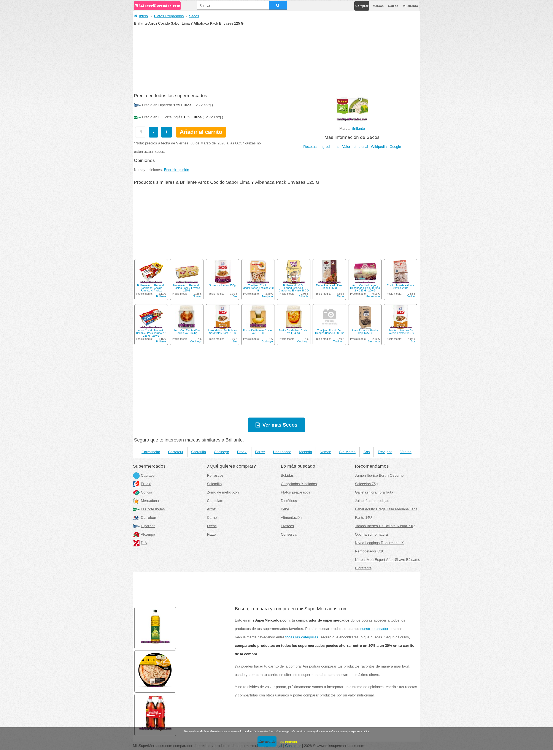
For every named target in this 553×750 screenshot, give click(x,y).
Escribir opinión (176, 170)
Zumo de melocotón (223, 492)
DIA (144, 543)
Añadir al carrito (201, 132)
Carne (212, 517)
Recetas (310, 146)
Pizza (211, 534)
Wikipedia (379, 146)
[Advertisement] (276, 57)
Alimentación (291, 517)
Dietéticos (289, 500)
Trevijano (267, 296)
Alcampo (148, 534)
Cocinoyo (196, 341)
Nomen (197, 296)
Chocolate (215, 500)
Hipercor (148, 526)
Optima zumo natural (372, 534)
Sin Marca (374, 341)
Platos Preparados (169, 16)
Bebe (285, 509)
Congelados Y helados (299, 484)
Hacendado (373, 296)
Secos (194, 16)
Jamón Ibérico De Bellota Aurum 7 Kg (385, 526)
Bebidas (287, 475)
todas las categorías (301, 637)
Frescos (287, 526)
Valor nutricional (355, 146)
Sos (235, 296)
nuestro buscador (374, 629)
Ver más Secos (279, 425)
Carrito (393, 6)
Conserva (288, 534)
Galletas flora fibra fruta (374, 492)
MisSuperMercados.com (157, 5)
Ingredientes (329, 146)
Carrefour (175, 452)
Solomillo (214, 484)
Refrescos (215, 475)
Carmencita (150, 452)
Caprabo (147, 475)
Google (395, 146)
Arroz (211, 509)
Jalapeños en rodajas (372, 500)
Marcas (378, 6)
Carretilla (198, 452)
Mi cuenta (410, 6)
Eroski (242, 452)
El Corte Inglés (153, 509)
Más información (288, 741)
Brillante (358, 128)
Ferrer (340, 296)
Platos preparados (295, 492)
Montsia (305, 452)
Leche (212, 526)
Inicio (143, 16)
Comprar (361, 6)
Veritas (411, 296)
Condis (146, 492)
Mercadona (150, 500)
